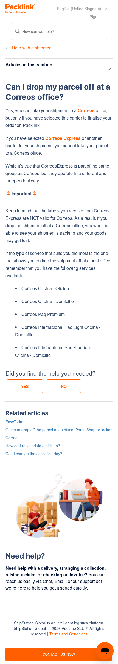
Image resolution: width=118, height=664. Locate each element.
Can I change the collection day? (33, 453)
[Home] (20, 8)
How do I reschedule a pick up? (32, 445)
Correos (12, 437)
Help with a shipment (32, 48)
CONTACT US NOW (59, 654)
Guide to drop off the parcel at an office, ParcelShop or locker (58, 429)
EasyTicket (14, 421)
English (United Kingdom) (79, 8)
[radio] (25, 386)
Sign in (96, 16)
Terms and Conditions (68, 634)
